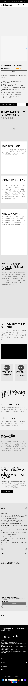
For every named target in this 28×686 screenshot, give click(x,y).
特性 (3, 104)
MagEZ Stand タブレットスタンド (21, 372)
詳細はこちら (6, 492)
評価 (14, 104)
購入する (14, 72)
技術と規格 (8, 104)
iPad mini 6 (14, 282)
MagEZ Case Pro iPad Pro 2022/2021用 (7, 372)
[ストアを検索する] (18, 5)
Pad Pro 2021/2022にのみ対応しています (12, 283)
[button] (19, 68)
